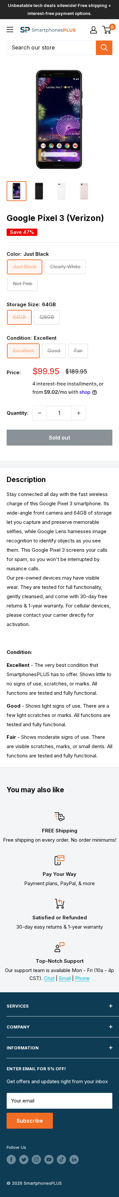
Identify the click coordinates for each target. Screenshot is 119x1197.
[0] (107, 30)
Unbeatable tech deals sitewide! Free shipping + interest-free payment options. (59, 9)
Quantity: (17, 413)
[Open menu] (10, 29)
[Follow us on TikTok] (61, 1159)
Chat (49, 978)
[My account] (93, 30)
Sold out (59, 437)
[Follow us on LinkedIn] (74, 1159)
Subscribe (30, 1120)
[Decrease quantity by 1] (40, 413)
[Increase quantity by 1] (79, 413)
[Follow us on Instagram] (36, 1159)
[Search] (104, 47)
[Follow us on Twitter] (23, 1159)
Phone (82, 978)
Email (65, 978)
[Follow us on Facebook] (11, 1159)
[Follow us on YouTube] (49, 1159)
